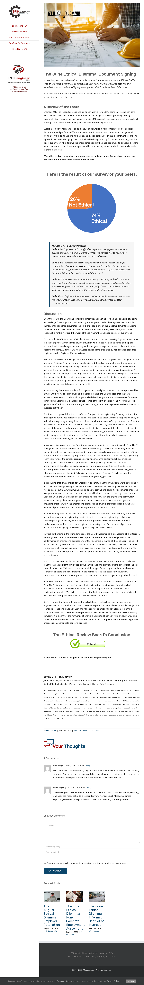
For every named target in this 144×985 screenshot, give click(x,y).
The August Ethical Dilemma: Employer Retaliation (52, 915)
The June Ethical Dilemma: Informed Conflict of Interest (96, 915)
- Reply (87, 765)
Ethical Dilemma (80, 730)
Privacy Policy (113, 981)
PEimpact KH (51, 730)
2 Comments (94, 730)
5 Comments (94, 931)
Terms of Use (63, 981)
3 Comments (51, 931)
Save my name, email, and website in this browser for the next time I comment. (86, 863)
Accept (131, 981)
